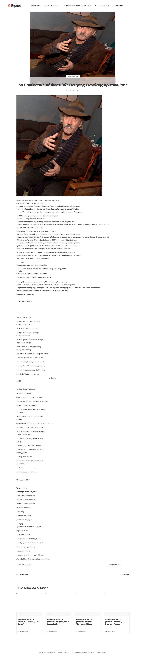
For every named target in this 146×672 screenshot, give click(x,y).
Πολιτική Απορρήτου (47, 652)
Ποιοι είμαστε (63, 652)
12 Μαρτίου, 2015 (70, 90)
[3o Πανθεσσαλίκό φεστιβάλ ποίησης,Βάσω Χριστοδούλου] (58, 602)
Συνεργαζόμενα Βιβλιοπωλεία (83, 652)
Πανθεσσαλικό (73, 76)
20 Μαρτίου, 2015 (23, 632)
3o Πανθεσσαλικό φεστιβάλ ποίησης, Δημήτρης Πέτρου (113, 621)
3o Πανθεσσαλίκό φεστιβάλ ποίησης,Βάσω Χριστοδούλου (58, 621)
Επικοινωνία (102, 652)
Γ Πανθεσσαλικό (27, 565)
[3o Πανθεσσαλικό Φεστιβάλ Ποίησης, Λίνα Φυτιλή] (29, 602)
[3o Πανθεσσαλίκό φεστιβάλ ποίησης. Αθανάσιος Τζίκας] (87, 602)
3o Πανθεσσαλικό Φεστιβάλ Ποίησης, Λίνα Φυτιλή (29, 621)
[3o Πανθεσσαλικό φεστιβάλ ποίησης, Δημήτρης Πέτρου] (117, 602)
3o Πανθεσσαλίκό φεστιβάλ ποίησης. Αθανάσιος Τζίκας (84, 621)
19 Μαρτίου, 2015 (110, 632)
